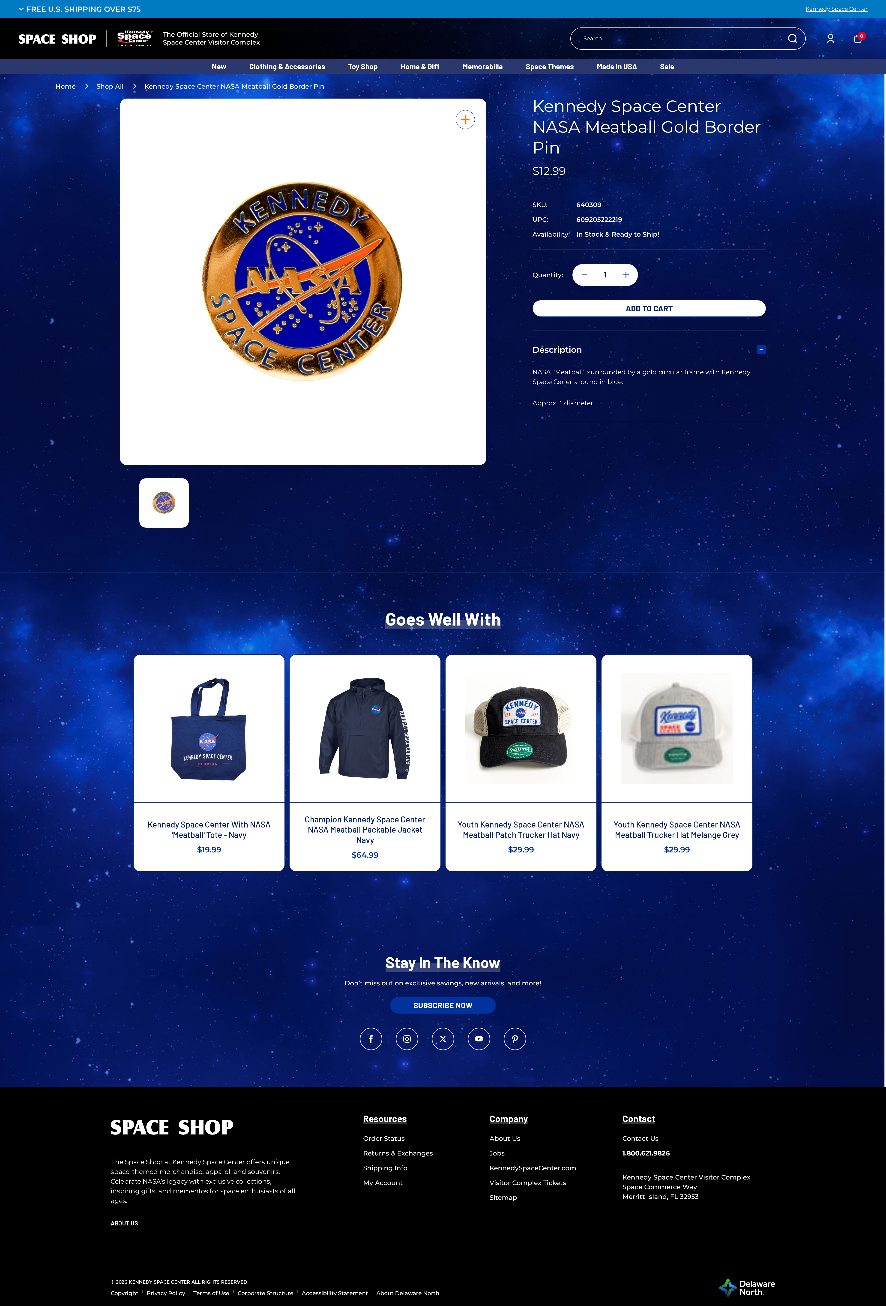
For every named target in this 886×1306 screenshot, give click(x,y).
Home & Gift (420, 66)
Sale (667, 66)
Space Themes (550, 66)
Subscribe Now (443, 1005)
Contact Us (641, 1138)
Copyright (124, 1293)
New (219, 66)
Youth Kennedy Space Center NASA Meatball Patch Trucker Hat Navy (521, 829)
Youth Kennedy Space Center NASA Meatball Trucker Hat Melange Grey (677, 829)
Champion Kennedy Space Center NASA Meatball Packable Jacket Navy (365, 829)
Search (792, 38)
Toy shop (363, 66)
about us (124, 1223)
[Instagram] (407, 1039)
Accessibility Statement (335, 1293)
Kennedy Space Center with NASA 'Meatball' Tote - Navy (209, 829)
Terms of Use (211, 1293)
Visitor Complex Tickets (528, 1183)
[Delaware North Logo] (746, 1287)
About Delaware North (407, 1293)
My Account (383, 1183)
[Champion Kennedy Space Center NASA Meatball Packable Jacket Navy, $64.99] (365, 728)
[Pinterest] (515, 1039)
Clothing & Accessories (287, 66)
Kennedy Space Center (837, 9)
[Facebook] (371, 1039)
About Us (505, 1138)
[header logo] (86, 38)
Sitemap (503, 1197)
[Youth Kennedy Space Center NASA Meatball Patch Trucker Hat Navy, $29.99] (521, 728)
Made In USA (617, 66)
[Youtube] (479, 1039)
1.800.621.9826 (646, 1153)
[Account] (830, 38)
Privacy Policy (166, 1293)
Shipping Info (385, 1168)
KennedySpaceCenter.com (533, 1168)
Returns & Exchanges (398, 1153)
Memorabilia (483, 66)
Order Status (384, 1138)
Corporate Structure (265, 1293)
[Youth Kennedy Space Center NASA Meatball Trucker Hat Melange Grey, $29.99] (677, 728)
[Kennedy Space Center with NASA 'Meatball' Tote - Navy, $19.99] (209, 728)
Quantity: (548, 275)
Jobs (497, 1153)
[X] (443, 1039)
